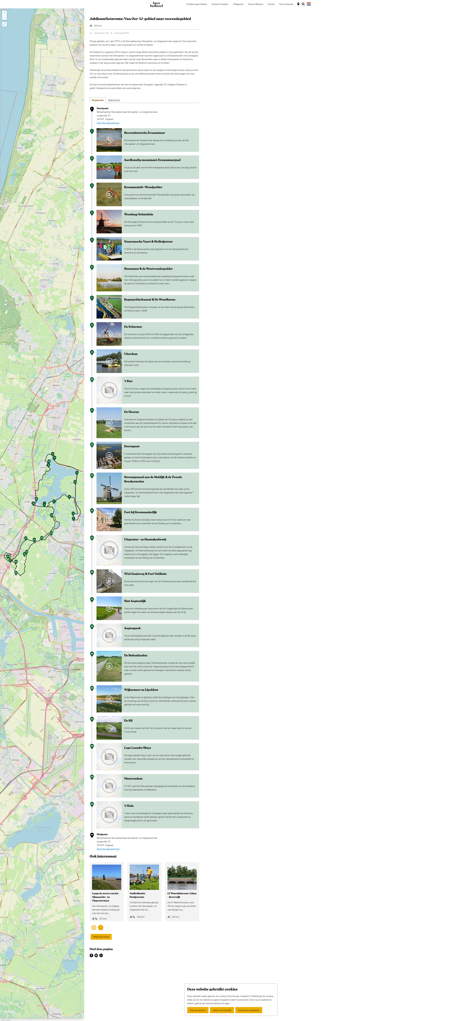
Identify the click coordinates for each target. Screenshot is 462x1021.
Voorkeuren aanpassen (249, 1010)
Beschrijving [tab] (114, 100)
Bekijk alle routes (101, 936)
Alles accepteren (198, 1010)
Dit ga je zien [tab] (98, 100)
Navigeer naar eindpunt (108, 848)
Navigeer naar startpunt (108, 122)
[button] (44, 505)
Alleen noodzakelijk (221, 1010)
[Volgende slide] (100, 927)
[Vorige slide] (93, 927)
